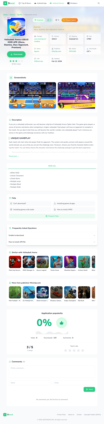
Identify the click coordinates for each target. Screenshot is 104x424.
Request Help (53, 216)
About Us (71, 415)
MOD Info (52, 166)
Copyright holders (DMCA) (92, 415)
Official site (38, 61)
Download (18, 54)
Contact (79, 415)
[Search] (99, 3)
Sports (36, 51)
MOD (8, 18)
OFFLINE (72, 51)
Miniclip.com (56, 51)
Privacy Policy (61, 415)
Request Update (71, 20)
